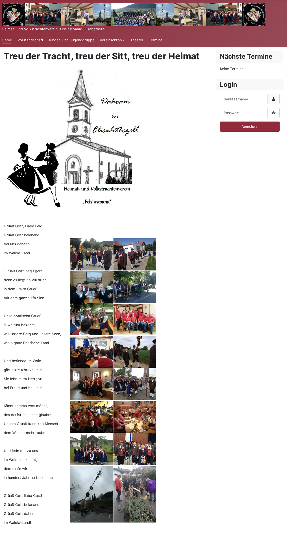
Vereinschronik (112, 40)
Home (7, 40)
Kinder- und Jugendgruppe (71, 40)
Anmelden (249, 126)
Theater (136, 40)
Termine (155, 40)
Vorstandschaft (30, 40)
